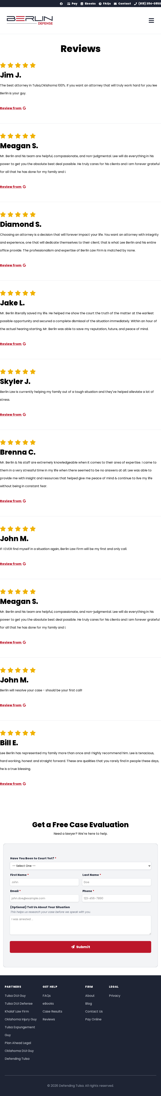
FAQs (107, 4)
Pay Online (93, 1019)
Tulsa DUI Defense (19, 1003)
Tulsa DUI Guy (15, 995)
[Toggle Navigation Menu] (151, 20)
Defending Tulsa (17, 1058)
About (90, 995)
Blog (88, 1003)
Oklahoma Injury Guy (21, 1019)
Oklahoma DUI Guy (19, 1051)
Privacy (114, 995)
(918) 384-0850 (149, 4)
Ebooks (90, 4)
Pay (74, 4)
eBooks (48, 1003)
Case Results (52, 1011)
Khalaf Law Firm (17, 1011)
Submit (83, 946)
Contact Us (94, 1011)
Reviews (49, 1019)
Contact (124, 4)
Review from (11, 108)
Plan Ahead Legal (18, 1043)
